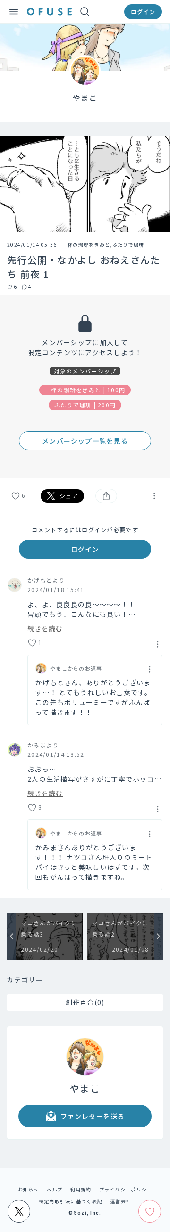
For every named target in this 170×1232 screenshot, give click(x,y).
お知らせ (28, 1189)
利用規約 (81, 1189)
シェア (69, 496)
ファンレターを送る (92, 1116)
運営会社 (120, 1201)
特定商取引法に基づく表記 (70, 1201)
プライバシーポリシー (126, 1189)
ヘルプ (55, 1189)
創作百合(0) (85, 1002)
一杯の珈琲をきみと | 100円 (85, 390)
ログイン (143, 12)
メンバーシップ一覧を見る (85, 441)
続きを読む (45, 628)
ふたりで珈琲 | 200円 (85, 405)
